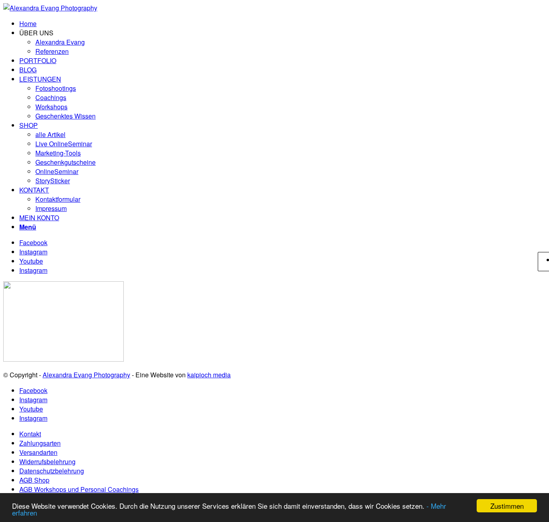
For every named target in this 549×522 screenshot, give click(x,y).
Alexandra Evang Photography (86, 374)
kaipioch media (209, 374)
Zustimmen (507, 506)
